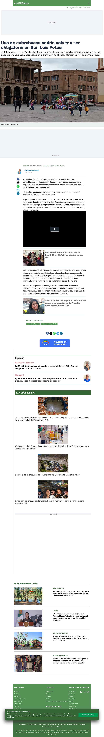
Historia (83, 724)
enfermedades (33, 324)
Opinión (19, 358)
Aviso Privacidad (73, 724)
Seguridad (17, 708)
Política (16, 694)
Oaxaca (48, 694)
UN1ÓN (71, 701)
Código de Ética (43, 724)
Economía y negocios (24, 363)
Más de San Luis (20, 699)
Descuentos (73, 708)
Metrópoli (19, 375)
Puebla (48, 696)
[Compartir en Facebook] (18, 179)
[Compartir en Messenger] (18, 190)
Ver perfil (28, 172)
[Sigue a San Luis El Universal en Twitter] (85, 692)
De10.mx (72, 694)
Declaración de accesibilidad (52, 727)
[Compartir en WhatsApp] (18, 186)
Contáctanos (31, 724)
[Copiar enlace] (18, 193)
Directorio (22, 724)
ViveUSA (72, 699)
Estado (26, 166)
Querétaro (49, 691)
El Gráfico (72, 691)
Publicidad (62, 724)
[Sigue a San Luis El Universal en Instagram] (88, 692)
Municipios (18, 701)
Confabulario (73, 703)
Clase (71, 696)
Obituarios (72, 706)
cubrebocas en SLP (49, 324)
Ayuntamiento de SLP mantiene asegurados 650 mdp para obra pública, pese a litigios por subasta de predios (46, 379)
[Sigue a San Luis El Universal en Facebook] (81, 692)
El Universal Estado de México (57, 701)
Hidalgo (48, 699)
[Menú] (88, 3)
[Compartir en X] (18, 182)
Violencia (53, 724)
